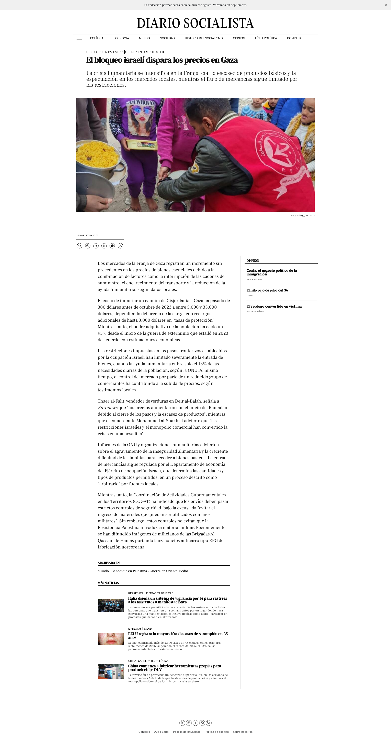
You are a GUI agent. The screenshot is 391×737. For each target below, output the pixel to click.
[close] (386, 5)
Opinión (239, 38)
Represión (135, 593)
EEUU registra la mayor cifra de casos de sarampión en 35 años (178, 635)
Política (96, 38)
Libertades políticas (159, 593)
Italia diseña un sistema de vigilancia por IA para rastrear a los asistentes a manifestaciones (177, 600)
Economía (121, 38)
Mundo (144, 38)
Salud (148, 628)
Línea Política (266, 38)
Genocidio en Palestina (104, 52)
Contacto (144, 731)
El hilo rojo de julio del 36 (267, 290)
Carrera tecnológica (153, 661)
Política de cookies (217, 731)
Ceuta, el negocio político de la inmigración (272, 272)
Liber (250, 295)
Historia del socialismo (204, 38)
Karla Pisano (254, 279)
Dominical (295, 38)
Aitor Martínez (255, 311)
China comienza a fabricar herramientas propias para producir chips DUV (174, 667)
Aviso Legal (161, 731)
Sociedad (167, 38)
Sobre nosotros (243, 731)
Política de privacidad (187, 731)
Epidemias (135, 628)
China (132, 661)
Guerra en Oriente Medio (145, 52)
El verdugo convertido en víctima (274, 306)
